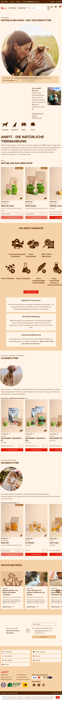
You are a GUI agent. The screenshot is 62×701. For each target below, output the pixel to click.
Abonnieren (44, 637)
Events (12, 2)
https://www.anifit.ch (23, 679)
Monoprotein (19, 168)
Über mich (48, 8)
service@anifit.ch (22, 677)
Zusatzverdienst (27, 2)
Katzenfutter (22, 8)
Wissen (18, 2)
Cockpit (52, 2)
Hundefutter (12, 8)
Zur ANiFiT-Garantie (31, 292)
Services (36, 2)
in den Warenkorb (12, 450)
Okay (57, 697)
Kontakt (59, 2)
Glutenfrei (44, 168)
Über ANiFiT (4, 2)
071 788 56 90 (21, 675)
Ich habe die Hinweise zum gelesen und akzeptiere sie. (44, 630)
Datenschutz (39, 630)
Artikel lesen (7, 607)
